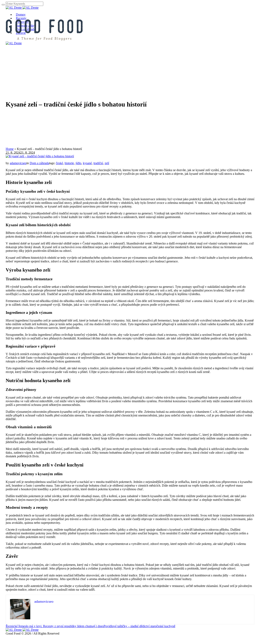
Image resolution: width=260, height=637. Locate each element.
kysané (87, 163)
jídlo (78, 163)
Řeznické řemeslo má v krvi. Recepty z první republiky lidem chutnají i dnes (55, 626)
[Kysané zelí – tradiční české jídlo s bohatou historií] (40, 156)
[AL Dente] (22, 7)
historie (69, 163)
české (59, 163)
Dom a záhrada (39, 163)
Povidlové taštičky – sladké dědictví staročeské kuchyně (139, 626)
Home (10, 149)
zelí (107, 163)
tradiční (98, 163)
